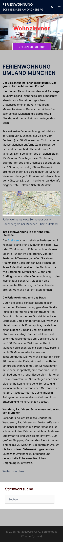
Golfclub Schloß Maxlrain (35, 185)
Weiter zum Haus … (15, 471)
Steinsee (13, 240)
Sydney (36, 536)
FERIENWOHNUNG (18, 5)
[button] (52, 7)
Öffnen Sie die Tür (31, 46)
